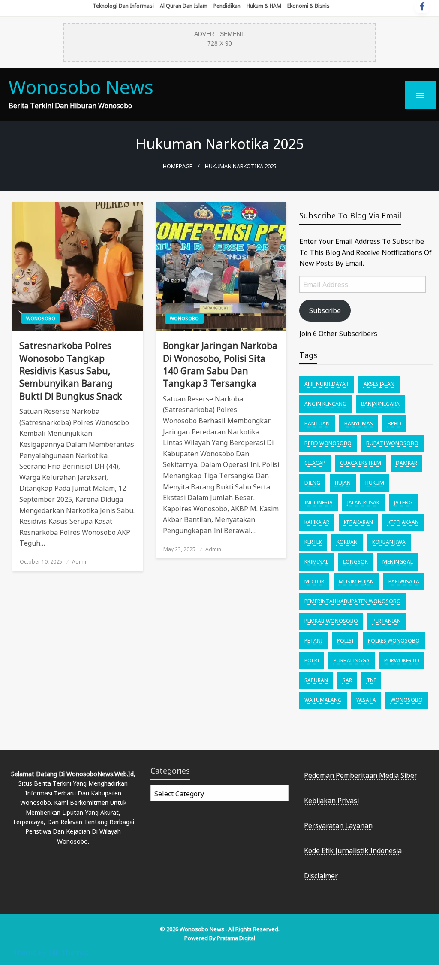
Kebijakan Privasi (331, 800)
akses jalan (379, 384)
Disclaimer (321, 875)
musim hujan (356, 581)
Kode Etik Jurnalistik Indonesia (353, 850)
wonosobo (407, 700)
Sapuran (316, 680)
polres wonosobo (394, 640)
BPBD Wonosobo (328, 443)
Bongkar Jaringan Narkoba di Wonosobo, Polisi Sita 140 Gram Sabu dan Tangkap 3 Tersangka (220, 364)
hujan (343, 482)
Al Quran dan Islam (183, 5)
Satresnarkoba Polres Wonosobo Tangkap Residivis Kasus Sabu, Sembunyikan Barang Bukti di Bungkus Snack (70, 371)
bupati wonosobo (392, 443)
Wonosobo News (81, 87)
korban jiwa (389, 542)
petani (313, 640)
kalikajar (316, 522)
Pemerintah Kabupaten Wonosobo (352, 601)
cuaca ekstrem (360, 463)
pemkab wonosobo (331, 621)
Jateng (403, 502)
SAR (347, 680)
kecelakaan (403, 522)
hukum (374, 482)
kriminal (316, 561)
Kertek (313, 542)
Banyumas (358, 423)
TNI (371, 680)
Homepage (177, 166)
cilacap (314, 463)
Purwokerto (401, 660)
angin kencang (325, 403)
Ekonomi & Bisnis (308, 5)
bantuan (317, 423)
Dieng (312, 482)
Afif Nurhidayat (326, 384)
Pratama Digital (236, 938)
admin (80, 561)
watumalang (323, 700)
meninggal (397, 561)
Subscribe (325, 310)
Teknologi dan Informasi (123, 5)
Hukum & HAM (264, 5)
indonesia (318, 502)
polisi (345, 640)
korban (347, 542)
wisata (366, 700)
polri (311, 660)
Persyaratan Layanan (338, 825)
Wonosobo (40, 318)
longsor (355, 561)
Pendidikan (227, 5)
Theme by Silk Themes (50, 952)
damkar (406, 463)
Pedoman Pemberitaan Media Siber (360, 775)
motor (314, 581)
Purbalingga (352, 660)
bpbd (394, 423)
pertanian (387, 621)
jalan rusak (363, 502)
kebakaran (358, 522)
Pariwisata (403, 581)
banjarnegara (380, 403)
